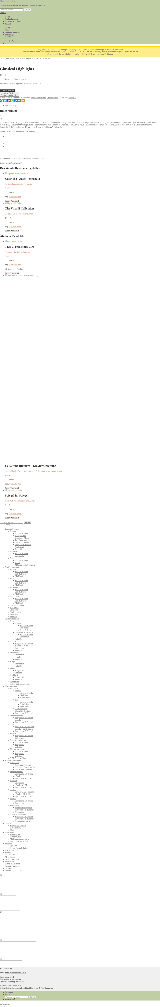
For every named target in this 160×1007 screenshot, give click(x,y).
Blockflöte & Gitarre (23, 711)
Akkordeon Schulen (23, 765)
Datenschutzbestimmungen (10, 979)
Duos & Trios (25, 630)
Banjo (12, 661)
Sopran (18, 691)
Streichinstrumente (12, 58)
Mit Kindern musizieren (19, 839)
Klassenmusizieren (22, 821)
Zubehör (13, 616)
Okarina (13, 724)
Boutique (8, 843)
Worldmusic (15, 805)
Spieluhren (14, 846)
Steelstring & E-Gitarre (24, 632)
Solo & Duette (20, 574)
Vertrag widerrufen (12, 866)
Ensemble (14, 614)
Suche (7, 994)
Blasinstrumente (11, 686)
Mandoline (14, 652)
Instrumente (19, 648)
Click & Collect (68, 52)
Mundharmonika (16, 715)
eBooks (18, 657)
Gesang (8, 823)
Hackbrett (14, 675)
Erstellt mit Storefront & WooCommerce (37, 988)
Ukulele (13, 641)
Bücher (8, 852)
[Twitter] (5, 100)
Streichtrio (14, 610)
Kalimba (13, 781)
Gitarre (13, 621)
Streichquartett (27, 58)
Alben (17, 563)
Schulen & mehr (21, 533)
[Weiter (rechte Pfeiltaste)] (3, 1006)
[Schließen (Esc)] (9, 1004)
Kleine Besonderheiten (19, 848)
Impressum (4, 977)
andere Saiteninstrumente (20, 684)
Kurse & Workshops (13, 21)
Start (2, 58)
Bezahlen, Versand (12, 864)
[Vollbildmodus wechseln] (3, 1004)
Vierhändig (19, 547)
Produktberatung (11, 19)
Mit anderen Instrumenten (25, 565)
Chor (12, 830)
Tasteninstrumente (12, 529)
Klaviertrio (14, 607)
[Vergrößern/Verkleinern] (1, 1004)
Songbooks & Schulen (24, 643)
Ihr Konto (9, 992)
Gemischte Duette (17, 605)
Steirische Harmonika (23, 769)
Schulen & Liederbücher (24, 727)
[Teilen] (6, 1004)
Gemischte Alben (22, 542)
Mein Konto (10, 857)
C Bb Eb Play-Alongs (18, 758)
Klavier (13, 531)
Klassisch (18, 623)
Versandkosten (20, 79)
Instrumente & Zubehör (24, 713)
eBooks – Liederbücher (24, 729)
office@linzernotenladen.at (15, 973)
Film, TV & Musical (23, 545)
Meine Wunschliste (12, 859)
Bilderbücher (15, 834)
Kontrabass (14, 596)
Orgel (12, 558)
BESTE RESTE (11, 855)
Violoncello (14, 587)
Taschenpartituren (12, 850)
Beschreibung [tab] (10, 105)
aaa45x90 (72, 98)
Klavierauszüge (16, 828)
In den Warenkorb (7, 91)
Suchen (27, 10)
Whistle (13, 733)
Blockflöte (14, 688)
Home (7, 17)
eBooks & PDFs (21, 646)
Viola (12, 578)
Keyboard (14, 551)
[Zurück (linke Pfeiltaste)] (1, 1006)
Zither (12, 668)
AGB (12, 977)
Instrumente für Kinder (19, 841)
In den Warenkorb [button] (12, 201)
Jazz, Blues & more (22, 540)
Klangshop (19, 812)
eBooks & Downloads (14, 870)
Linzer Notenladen (7, 1)
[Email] (19, 100)
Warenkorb (9, 861)
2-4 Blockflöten (21, 709)
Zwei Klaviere (20, 549)
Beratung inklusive (12, 32)
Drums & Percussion (18, 814)
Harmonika (14, 763)
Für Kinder (9, 832)
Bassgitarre (14, 682)
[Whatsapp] (12, 100)
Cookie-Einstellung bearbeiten (12, 981)
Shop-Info (9, 868)
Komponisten (20, 536)
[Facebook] (2, 100)
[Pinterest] (8, 100)
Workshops (9, 34)
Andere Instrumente (13, 760)
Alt (16, 700)
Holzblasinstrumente (18, 740)
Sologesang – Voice (18, 825)
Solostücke (24, 628)
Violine (13, 569)
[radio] (82, 136)
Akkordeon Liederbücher (25, 767)
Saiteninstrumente (12, 619)
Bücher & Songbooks (23, 807)
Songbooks (19, 556)
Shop (7, 30)
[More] (23, 100)
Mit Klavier (19, 576)
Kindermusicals (16, 837)
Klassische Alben (22, 538)
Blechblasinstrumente (18, 749)
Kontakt (8, 23)
